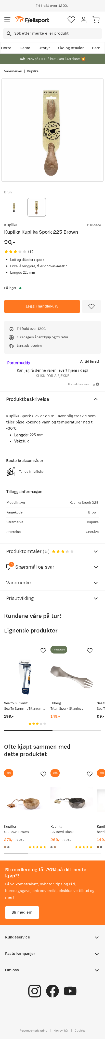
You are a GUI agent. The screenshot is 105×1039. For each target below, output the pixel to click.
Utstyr (44, 48)
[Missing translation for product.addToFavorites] (91, 306)
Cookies (80, 1030)
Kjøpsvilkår (61, 1030)
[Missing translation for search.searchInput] (8, 33)
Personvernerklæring (33, 1030)
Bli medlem (22, 912)
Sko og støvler (71, 48)
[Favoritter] (71, 20)
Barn (96, 48)
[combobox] (52, 33)
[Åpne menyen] (7, 19)
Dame (25, 48)
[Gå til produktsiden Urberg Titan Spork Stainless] (71, 677)
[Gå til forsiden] (32, 20)
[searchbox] (58, 33)
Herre (6, 48)
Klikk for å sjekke (52, 375)
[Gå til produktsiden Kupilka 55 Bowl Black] (71, 800)
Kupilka (33, 71)
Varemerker (13, 71)
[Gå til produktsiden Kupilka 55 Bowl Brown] (25, 800)
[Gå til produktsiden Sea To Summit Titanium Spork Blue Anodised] (25, 677)
